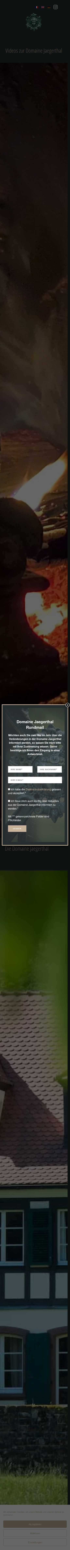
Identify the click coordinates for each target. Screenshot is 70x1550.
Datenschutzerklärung (38, 789)
